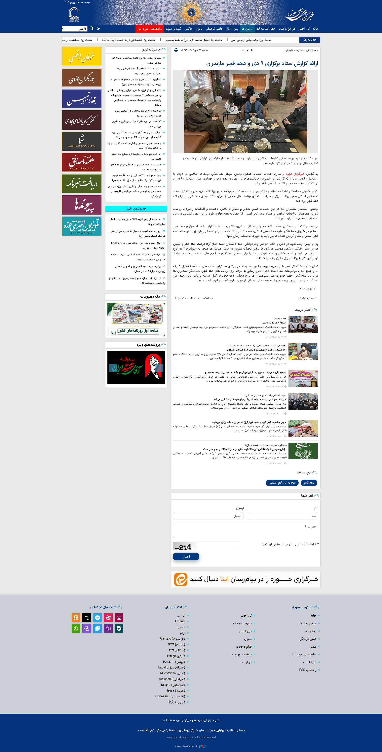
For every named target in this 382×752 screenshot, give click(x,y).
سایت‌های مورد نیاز (149, 28)
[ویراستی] (97, 628)
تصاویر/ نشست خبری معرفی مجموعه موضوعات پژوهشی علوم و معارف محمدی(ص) (135, 82)
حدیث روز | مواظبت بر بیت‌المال (100, 40)
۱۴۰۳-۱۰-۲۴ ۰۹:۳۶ (274, 337)
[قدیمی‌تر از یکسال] (303, 324)
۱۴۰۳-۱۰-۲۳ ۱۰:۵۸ (274, 436)
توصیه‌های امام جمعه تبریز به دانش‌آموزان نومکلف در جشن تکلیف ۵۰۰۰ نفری (245, 372)
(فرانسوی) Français (172, 638)
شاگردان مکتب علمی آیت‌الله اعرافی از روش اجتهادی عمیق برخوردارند (138, 71)
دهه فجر (309, 482)
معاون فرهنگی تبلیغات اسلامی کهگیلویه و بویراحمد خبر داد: (257, 346)
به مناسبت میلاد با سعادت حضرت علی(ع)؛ (265, 445)
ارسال (186, 556)
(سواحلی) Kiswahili (172, 679)
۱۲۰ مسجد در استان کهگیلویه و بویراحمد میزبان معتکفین (256, 350)
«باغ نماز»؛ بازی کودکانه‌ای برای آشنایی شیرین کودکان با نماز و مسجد (137, 113)
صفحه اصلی (312, 50)
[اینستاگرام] (119, 617)
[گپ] (86, 628)
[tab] (136, 209)
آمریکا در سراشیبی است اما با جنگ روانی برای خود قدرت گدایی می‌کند (249, 399)
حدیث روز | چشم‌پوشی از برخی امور (277, 40)
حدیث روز (309, 39)
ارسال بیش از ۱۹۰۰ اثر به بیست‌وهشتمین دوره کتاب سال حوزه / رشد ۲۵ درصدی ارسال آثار (136, 135)
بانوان (199, 28)
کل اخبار (304, 28)
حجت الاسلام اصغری (282, 482)
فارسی (181, 615)
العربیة (181, 627)
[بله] (119, 628)
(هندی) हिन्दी (176, 644)
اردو (182, 633)
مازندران (289, 50)
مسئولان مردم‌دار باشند (274, 323)
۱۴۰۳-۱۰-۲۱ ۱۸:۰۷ (275, 414)
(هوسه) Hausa (175, 690)
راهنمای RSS (307, 670)
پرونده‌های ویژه (148, 345)
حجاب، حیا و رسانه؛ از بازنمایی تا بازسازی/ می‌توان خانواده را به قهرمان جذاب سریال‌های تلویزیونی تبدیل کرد (134, 191)
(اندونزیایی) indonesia (170, 696)
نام (316, 508)
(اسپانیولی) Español (171, 667)
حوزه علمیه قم (266, 28)
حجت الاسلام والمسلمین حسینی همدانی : (265, 395)
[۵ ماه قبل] (136, 367)
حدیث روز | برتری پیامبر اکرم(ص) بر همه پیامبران (219, 40)
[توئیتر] (86, 617)
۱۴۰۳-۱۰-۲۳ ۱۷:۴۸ (274, 387)
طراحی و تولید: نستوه (186, 746)
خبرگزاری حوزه (295, 174)
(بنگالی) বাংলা (177, 650)
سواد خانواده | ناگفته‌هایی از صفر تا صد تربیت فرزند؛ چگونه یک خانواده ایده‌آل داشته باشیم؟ (136, 178)
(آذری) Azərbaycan (172, 673)
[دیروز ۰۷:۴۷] (136, 319)
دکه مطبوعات (150, 296)
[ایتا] (76, 617)
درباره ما (246, 662)
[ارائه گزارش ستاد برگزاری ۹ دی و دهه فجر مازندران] (245, 111)
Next (113, 368)
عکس (188, 28)
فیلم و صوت (173, 28)
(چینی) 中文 (176, 702)
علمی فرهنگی (214, 28)
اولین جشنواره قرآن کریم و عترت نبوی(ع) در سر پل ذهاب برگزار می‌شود (249, 422)
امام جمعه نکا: (279, 319)
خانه (316, 28)
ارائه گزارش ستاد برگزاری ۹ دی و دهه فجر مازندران (262, 63)
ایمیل (240, 508)
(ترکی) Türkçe (175, 656)
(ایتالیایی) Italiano (172, 685)
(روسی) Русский (174, 662)
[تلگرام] (97, 617)
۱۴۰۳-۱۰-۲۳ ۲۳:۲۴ (274, 364)
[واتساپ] (76, 628)
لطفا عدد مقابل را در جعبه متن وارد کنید (290, 544)
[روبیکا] (108, 628)
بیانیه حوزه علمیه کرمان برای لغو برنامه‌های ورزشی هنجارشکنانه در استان (140, 268)
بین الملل (232, 28)
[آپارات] (108, 617)
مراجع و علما (287, 28)
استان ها (247, 28)
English (180, 621)
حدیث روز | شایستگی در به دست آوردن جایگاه (155, 40)
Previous (159, 368)
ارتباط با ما (309, 662)
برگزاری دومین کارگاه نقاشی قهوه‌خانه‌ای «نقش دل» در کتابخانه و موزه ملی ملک (244, 449)
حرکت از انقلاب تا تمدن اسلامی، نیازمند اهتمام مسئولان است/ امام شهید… (137, 257)
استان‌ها (299, 50)
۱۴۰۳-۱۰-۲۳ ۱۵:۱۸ (275, 463)
